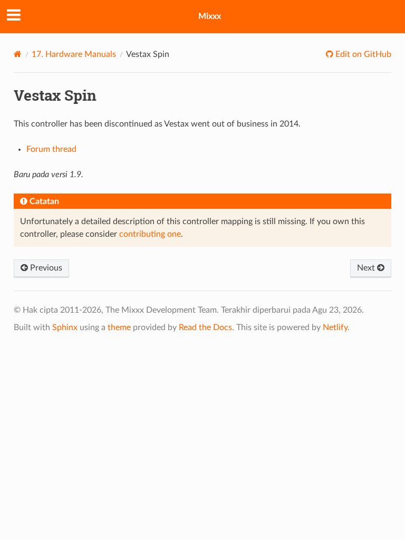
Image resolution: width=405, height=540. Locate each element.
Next (367, 268)
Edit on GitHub (362, 54)
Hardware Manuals (74, 54)
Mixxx (209, 16)
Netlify (335, 327)
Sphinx (65, 327)
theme (119, 327)
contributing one (150, 234)
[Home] (18, 54)
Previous (45, 268)
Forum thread (51, 149)
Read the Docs (205, 327)
